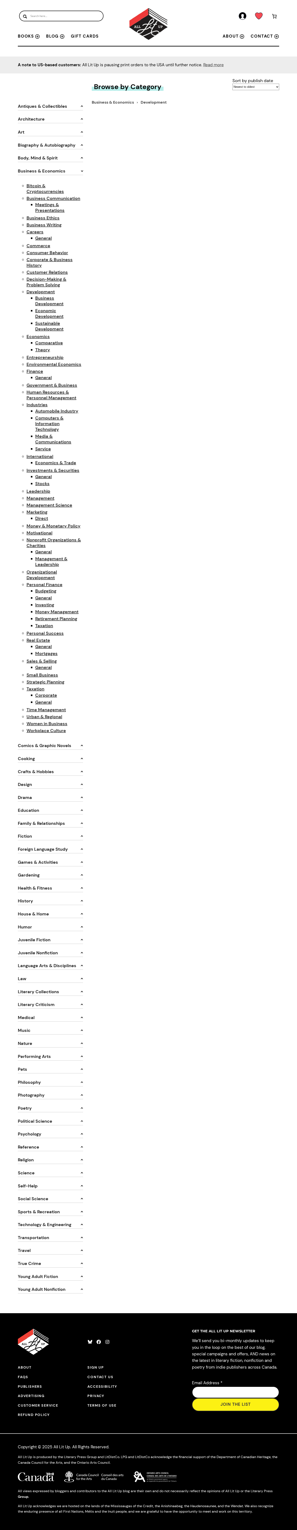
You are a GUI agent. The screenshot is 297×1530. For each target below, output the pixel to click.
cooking (26, 758)
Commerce (38, 246)
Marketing (37, 512)
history (25, 901)
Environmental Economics (54, 364)
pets (22, 1069)
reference (28, 1147)
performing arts (34, 1056)
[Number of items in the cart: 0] (274, 17)
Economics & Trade (55, 463)
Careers (35, 232)
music (24, 1030)
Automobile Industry (56, 411)
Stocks (42, 483)
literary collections (38, 992)
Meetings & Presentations (50, 207)
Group (23, 1496)
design (25, 784)
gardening (29, 875)
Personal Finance (44, 584)
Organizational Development (42, 574)
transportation (33, 1237)
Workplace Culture (46, 730)
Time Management (46, 710)
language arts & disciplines (47, 965)
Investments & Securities (53, 470)
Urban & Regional (44, 716)
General (43, 238)
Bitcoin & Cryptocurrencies (45, 188)
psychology (29, 1134)
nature (25, 1043)
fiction (25, 836)
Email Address (207, 1383)
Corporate (46, 695)
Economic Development (49, 313)
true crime (29, 1263)
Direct (41, 518)
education (28, 810)
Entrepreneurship (45, 357)
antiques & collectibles (42, 106)
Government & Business (52, 385)
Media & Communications (53, 439)
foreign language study (43, 849)
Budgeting (45, 591)
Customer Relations (47, 272)
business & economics (41, 171)
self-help (28, 1186)
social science (33, 1199)
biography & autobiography (46, 145)
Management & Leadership (51, 561)
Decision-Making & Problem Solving (46, 282)
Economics (38, 336)
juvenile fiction (34, 940)
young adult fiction (38, 1276)
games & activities (38, 862)
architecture (31, 119)
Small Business (42, 675)
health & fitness (35, 888)
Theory (42, 350)
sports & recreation (39, 1212)
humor (25, 927)
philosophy (29, 1082)
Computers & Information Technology (49, 423)
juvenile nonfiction (38, 953)
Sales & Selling (42, 661)
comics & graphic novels (44, 745)
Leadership (38, 491)
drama (25, 797)
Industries (37, 405)
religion (26, 1160)
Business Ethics (43, 218)
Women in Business (47, 723)
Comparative (49, 343)
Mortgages (46, 653)
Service (43, 449)
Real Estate (38, 640)
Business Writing (44, 225)
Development (41, 292)
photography (31, 1095)
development (154, 102)
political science (35, 1121)
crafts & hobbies (36, 771)
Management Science (49, 505)
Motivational (39, 533)
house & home (33, 914)
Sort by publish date (252, 80)
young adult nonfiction (41, 1289)
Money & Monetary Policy (53, 526)
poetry (25, 1108)
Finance (35, 371)
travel (24, 1250)
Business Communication (53, 198)
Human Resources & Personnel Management (51, 395)
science (26, 1173)
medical (26, 1017)
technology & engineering (44, 1224)
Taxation (44, 625)
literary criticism (36, 1004)
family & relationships (41, 823)
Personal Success (45, 633)
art (21, 132)
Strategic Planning (45, 682)
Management (40, 498)
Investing (44, 605)
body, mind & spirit (38, 158)
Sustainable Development (49, 326)
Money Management (56, 612)
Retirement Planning (56, 619)
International (40, 456)
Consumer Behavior (47, 252)
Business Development (49, 301)
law (22, 978)
